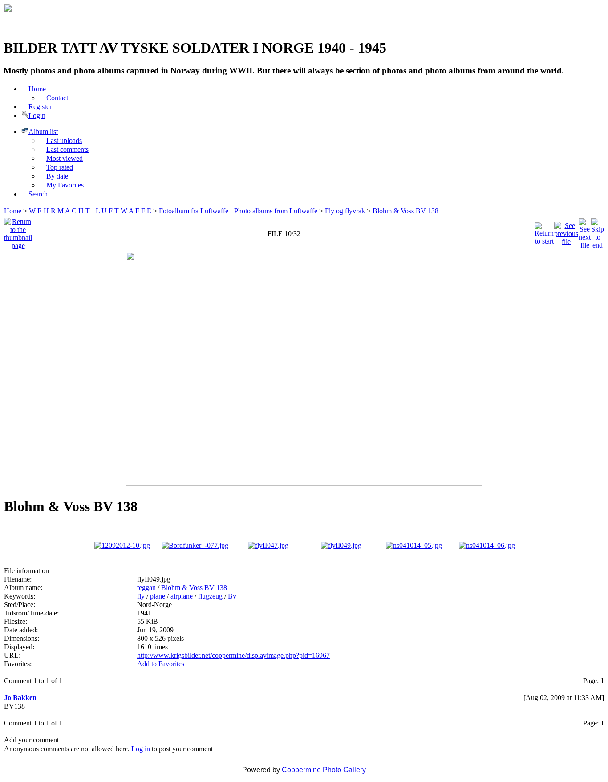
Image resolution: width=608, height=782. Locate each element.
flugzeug (210, 596)
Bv (232, 596)
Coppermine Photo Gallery (324, 770)
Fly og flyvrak (345, 211)
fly (141, 596)
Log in (140, 749)
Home (12, 211)
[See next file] (585, 231)
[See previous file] (566, 231)
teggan (146, 587)
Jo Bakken (20, 697)
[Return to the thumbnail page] (18, 231)
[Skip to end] (597, 231)
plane (157, 596)
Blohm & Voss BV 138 (405, 211)
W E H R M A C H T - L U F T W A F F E (90, 211)
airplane (181, 596)
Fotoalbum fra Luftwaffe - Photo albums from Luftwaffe (238, 211)
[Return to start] (544, 231)
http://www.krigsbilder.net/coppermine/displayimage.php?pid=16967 (233, 655)
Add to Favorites (160, 664)
